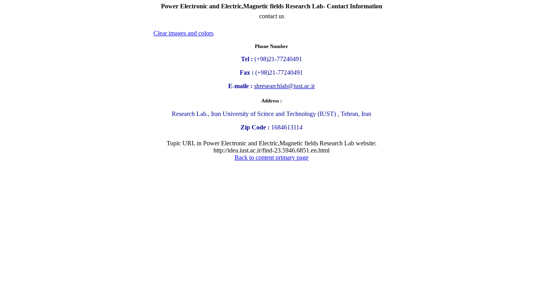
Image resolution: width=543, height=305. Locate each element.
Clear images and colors (183, 33)
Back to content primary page (271, 157)
